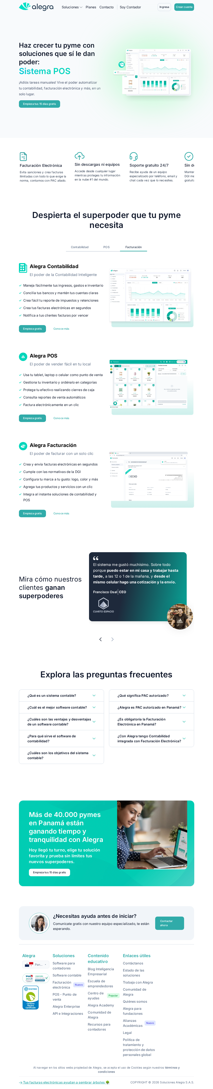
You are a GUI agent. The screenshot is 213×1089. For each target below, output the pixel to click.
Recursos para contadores (99, 1026)
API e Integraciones (68, 1013)
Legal (127, 1033)
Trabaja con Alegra (138, 982)
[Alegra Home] (36, 6)
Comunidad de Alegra (99, 1014)
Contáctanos (133, 963)
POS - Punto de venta (65, 996)
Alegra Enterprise (66, 1006)
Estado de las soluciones (133, 972)
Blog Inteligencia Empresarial (101, 971)
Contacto (106, 7)
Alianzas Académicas (132, 1023)
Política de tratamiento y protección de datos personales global (139, 1047)
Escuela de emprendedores (100, 983)
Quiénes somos (135, 1001)
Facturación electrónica (62, 984)
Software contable (67, 975)
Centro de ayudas (95, 995)
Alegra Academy (101, 1005)
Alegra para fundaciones (132, 1011)
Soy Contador (130, 7)
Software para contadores (64, 965)
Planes (91, 7)
